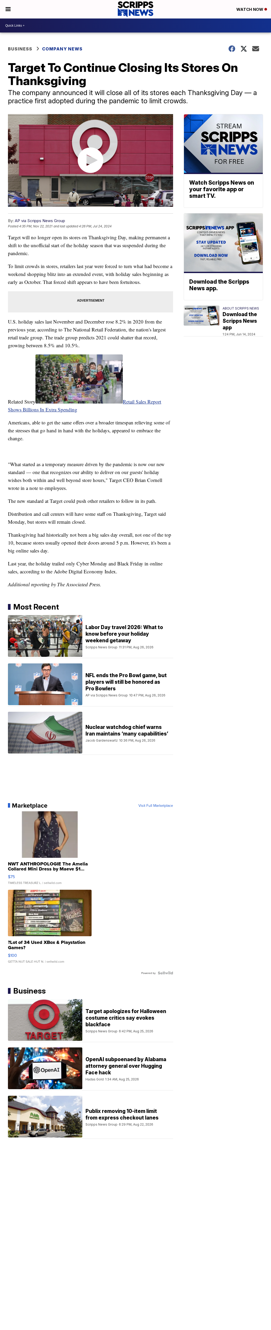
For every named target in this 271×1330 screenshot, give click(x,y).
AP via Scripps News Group (40, 220)
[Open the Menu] (8, 9)
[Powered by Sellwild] (165, 973)
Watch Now (250, 9)
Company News (62, 48)
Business (20, 48)
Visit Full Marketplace (155, 805)
